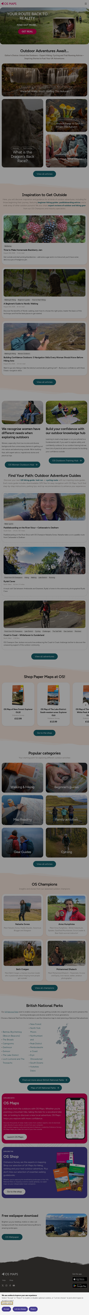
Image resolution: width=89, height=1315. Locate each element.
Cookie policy (7, 1303)
